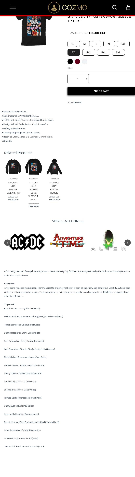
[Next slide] (127, 242)
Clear (70, 68)
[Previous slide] (7, 242)
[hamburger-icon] (10, 7)
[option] (27, 248)
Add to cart (101, 91)
